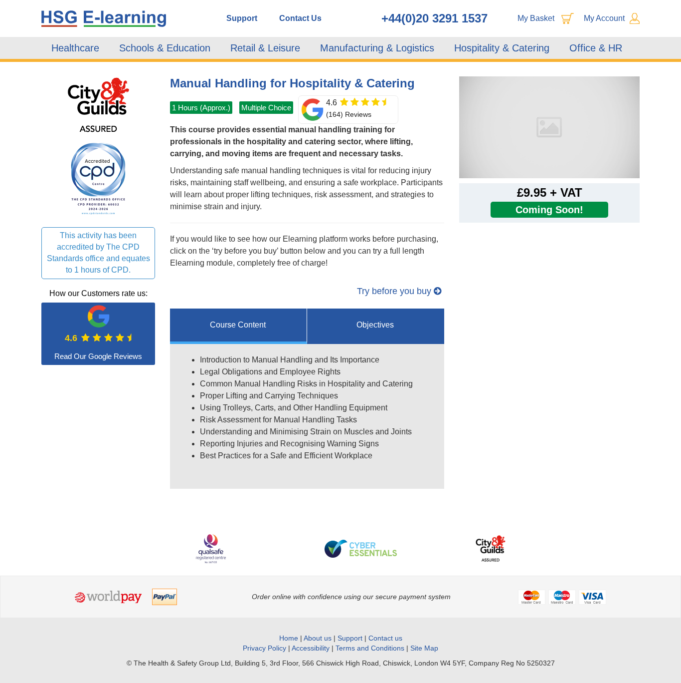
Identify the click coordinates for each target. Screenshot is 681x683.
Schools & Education (164, 47)
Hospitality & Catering (501, 47)
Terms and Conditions (370, 648)
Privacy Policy (264, 648)
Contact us (385, 638)
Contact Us (300, 18)
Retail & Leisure (265, 47)
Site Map (424, 648)
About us (319, 638)
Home (288, 638)
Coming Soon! (549, 209)
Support (241, 18)
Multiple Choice (266, 107)
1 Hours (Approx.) (201, 107)
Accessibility (311, 648)
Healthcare (75, 47)
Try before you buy (395, 291)
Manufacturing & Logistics (377, 47)
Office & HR (595, 47)
